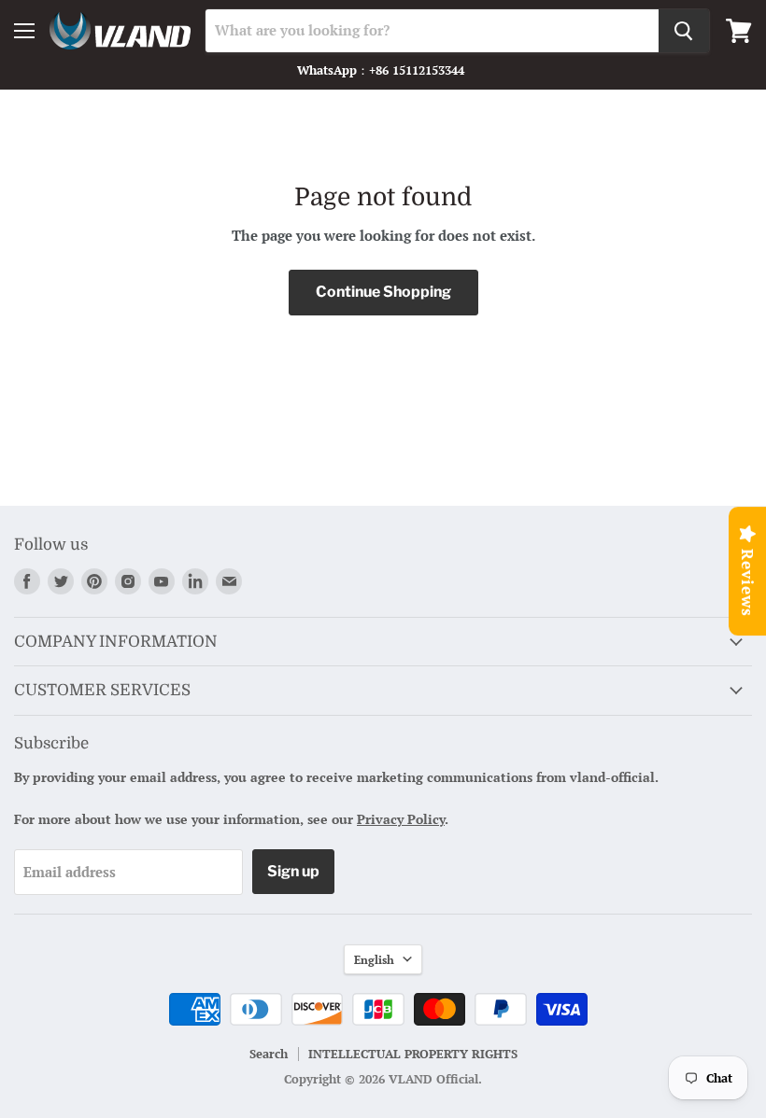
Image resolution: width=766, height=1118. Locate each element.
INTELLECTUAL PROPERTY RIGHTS (413, 1053)
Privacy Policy (401, 819)
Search (268, 1053)
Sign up (293, 871)
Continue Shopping (383, 291)
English (374, 959)
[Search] (684, 30)
